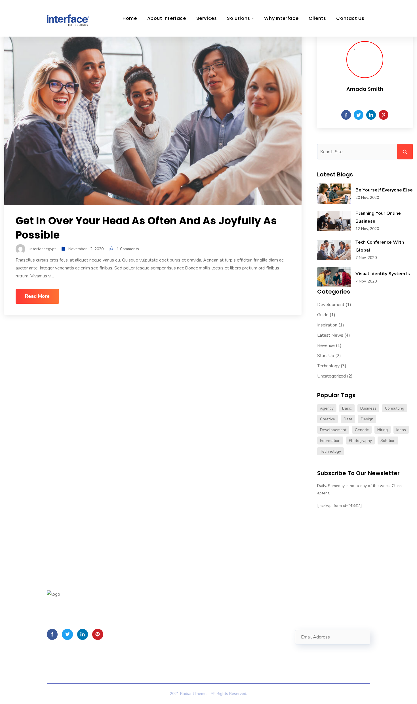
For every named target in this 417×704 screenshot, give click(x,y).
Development (330, 305)
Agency (327, 408)
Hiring (382, 430)
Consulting (394, 408)
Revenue (326, 345)
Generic (362, 430)
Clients (317, 18)
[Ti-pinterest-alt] (97, 634)
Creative (327, 419)
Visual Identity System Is (382, 274)
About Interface (166, 18)
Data (348, 419)
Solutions (238, 18)
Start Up (325, 356)
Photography (360, 440)
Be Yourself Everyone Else (384, 190)
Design (367, 419)
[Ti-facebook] (52, 634)
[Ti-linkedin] (82, 634)
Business (368, 408)
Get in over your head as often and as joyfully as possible (146, 228)
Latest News (330, 335)
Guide (322, 315)
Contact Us (350, 18)
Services (206, 18)
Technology (328, 366)
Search (405, 151)
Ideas (401, 430)
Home (130, 18)
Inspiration (327, 325)
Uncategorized (331, 376)
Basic (347, 408)
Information (330, 440)
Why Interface (281, 18)
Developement (333, 430)
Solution (387, 440)
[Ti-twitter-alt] (67, 634)
